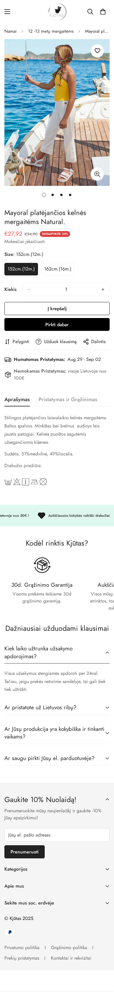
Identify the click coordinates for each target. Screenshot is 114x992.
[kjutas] (57, 12)
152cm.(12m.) (23, 270)
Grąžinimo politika (69, 947)
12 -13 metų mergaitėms (51, 31)
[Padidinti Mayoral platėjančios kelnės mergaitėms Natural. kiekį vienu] (102, 289)
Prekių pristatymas (21, 958)
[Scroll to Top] (103, 961)
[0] (103, 11)
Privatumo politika (21, 947)
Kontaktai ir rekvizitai (71, 958)
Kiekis (10, 289)
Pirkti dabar (57, 324)
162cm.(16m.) (59, 270)
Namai (10, 31)
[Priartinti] (97, 174)
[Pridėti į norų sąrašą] (97, 50)
